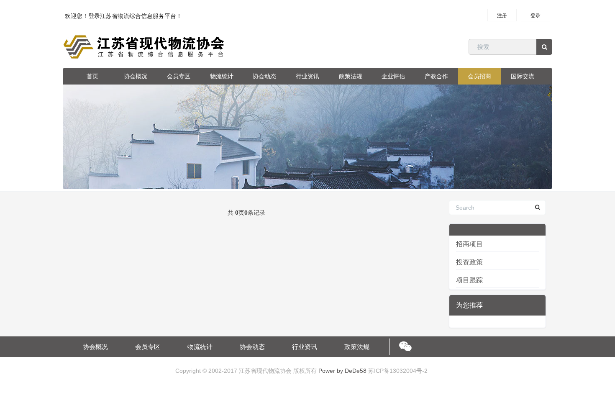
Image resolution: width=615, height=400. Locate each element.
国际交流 (522, 76)
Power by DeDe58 (342, 370)
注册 (502, 15)
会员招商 (479, 76)
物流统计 (221, 76)
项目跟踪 (469, 280)
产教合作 (436, 76)
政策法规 (350, 76)
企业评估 (393, 76)
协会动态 (264, 76)
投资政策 (469, 262)
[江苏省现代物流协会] (145, 47)
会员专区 (178, 76)
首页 (92, 76)
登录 (535, 15)
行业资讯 (307, 76)
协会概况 (135, 76)
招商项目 (469, 244)
